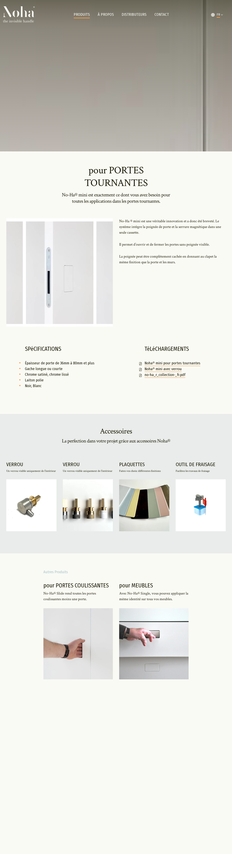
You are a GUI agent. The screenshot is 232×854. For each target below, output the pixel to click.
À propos (106, 15)
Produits (82, 15)
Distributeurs (134, 15)
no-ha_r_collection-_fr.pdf (165, 375)
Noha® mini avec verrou (163, 369)
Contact (162, 15)
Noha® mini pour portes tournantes (172, 363)
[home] (19, 14)
